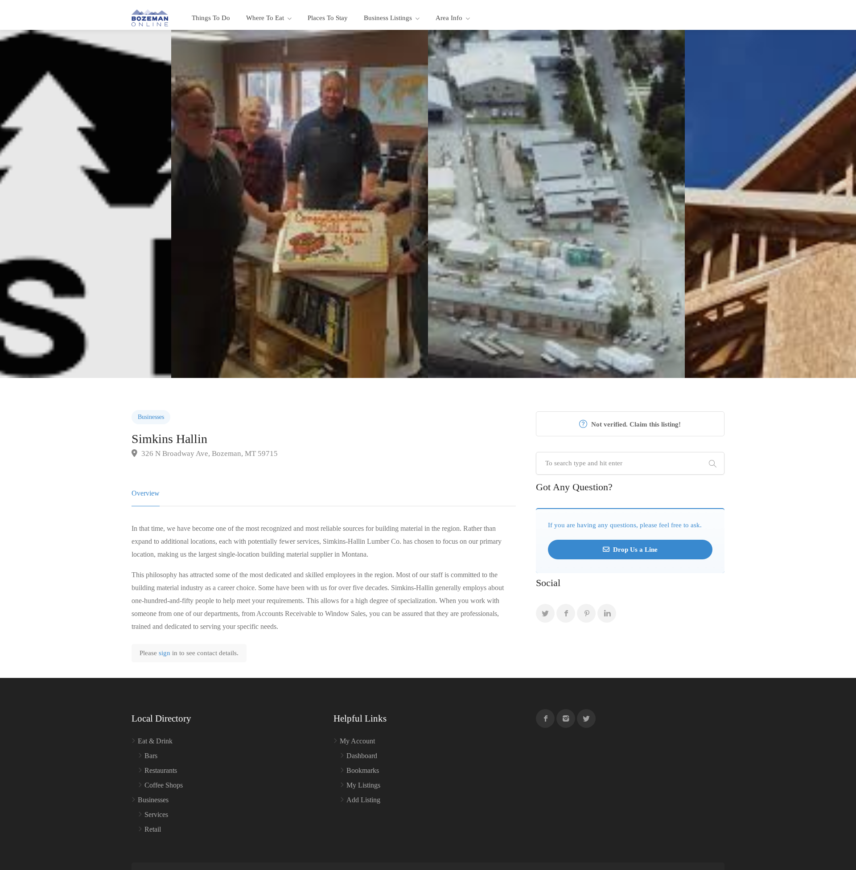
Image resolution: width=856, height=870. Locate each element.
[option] (556, 204)
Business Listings (388, 17)
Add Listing (363, 800)
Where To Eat (265, 17)
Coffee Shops (163, 785)
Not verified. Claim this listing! (635, 424)
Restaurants (160, 770)
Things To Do (211, 17)
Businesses (151, 417)
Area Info (449, 17)
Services (156, 814)
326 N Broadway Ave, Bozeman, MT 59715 (209, 453)
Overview (146, 493)
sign (165, 653)
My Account (357, 741)
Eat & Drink (155, 741)
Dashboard (361, 755)
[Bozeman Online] (150, 17)
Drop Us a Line (634, 549)
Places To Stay (328, 17)
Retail (152, 829)
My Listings (363, 785)
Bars (150, 755)
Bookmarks (362, 770)
